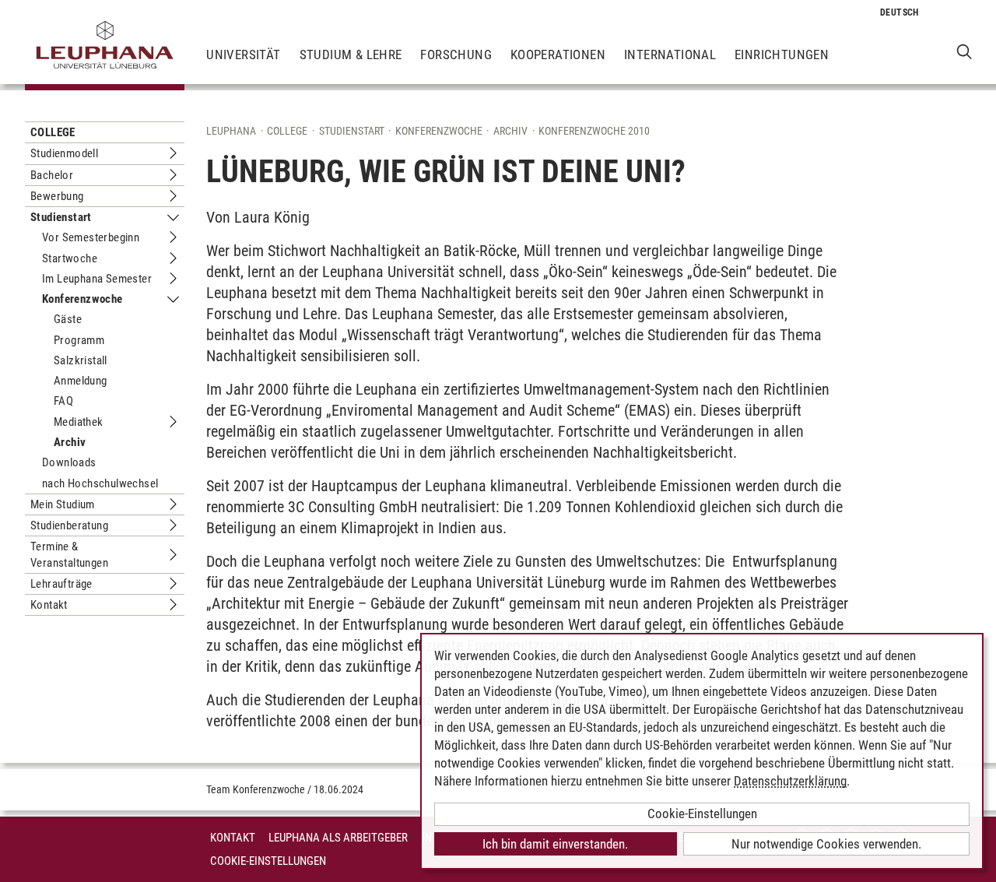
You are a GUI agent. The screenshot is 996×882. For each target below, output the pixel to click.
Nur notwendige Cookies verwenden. (826, 844)
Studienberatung (69, 525)
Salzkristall (80, 360)
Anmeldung (80, 381)
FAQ (63, 401)
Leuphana (231, 131)
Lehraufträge (61, 584)
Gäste (68, 319)
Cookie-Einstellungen (268, 861)
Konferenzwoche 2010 (594, 131)
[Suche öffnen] (964, 51)
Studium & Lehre (351, 54)
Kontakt (49, 605)
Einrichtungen (782, 54)
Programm (79, 340)
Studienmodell (64, 153)
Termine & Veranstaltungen (69, 554)
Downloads (69, 462)
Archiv (70, 442)
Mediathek (78, 422)
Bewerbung (57, 196)
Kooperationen (557, 54)
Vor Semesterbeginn (90, 237)
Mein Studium (62, 504)
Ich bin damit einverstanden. (555, 844)
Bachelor (51, 175)
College (52, 132)
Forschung (456, 54)
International (670, 54)
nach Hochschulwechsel (100, 483)
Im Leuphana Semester (97, 279)
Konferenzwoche (82, 299)
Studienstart (61, 217)
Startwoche (69, 258)
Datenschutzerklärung (790, 781)
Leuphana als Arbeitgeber (338, 838)
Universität (243, 54)
